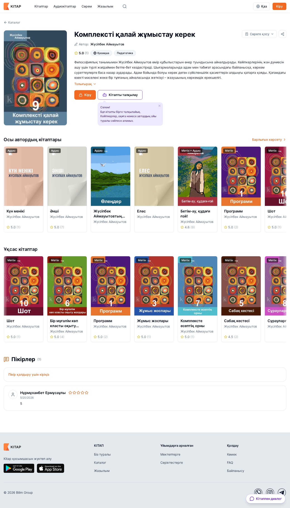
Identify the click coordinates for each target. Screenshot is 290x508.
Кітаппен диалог (269, 499)
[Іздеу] (125, 6)
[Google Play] (19, 468)
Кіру (279, 6)
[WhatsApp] (258, 492)
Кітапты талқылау (123, 95)
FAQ (230, 462)
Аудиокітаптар (64, 6)
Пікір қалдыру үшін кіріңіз (28, 374)
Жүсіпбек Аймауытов (107, 44)
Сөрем (87, 6)
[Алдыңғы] (5, 191)
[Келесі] (284, 191)
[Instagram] (270, 492)
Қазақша (103, 53)
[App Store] (50, 468)
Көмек (232, 454)
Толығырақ (83, 84)
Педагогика (125, 53)
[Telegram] (281, 492)
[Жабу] (159, 106)
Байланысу (235, 471)
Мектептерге (170, 454)
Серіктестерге (171, 462)
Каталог (14, 22)
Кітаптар (41, 6)
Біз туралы (102, 454)
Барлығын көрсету (267, 139)
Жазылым (105, 6)
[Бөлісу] (282, 34)
